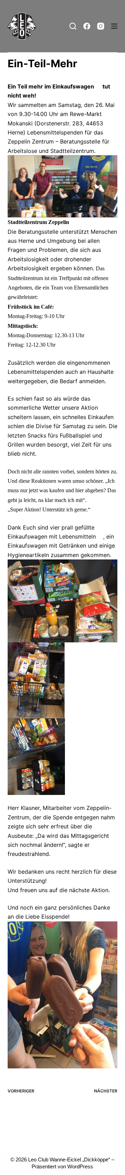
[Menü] (114, 26)
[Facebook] (86, 26)
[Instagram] (100, 26)
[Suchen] (72, 26)
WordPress (80, 1166)
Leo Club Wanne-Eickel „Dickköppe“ (69, 1159)
